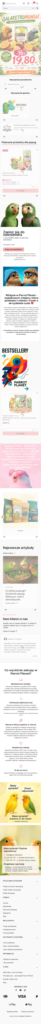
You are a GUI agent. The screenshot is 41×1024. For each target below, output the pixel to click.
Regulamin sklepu (12, 1011)
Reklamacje (7, 906)
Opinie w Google (9, 631)
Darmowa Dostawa (10, 910)
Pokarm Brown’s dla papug (13, 886)
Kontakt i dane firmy (10, 979)
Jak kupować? (8, 963)
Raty (4, 916)
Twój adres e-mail (8, 244)
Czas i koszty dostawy (11, 946)
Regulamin (7, 913)
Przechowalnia (8, 933)
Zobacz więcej (8, 553)
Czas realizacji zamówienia (12, 949)
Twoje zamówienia (9, 926)
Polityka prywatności (10, 959)
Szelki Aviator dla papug (12, 890)
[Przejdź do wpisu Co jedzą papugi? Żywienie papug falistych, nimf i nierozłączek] (20, 570)
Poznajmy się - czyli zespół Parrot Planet (18, 976)
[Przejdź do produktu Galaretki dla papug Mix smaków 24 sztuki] (20, 160)
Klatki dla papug (9, 893)
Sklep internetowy (20, 1016)
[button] (37, 8)
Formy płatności (9, 943)
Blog (4, 982)
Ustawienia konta (9, 930)
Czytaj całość (10, 603)
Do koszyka (20, 190)
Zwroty (5, 903)
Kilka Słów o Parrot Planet (12, 972)
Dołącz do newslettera (13, 249)
